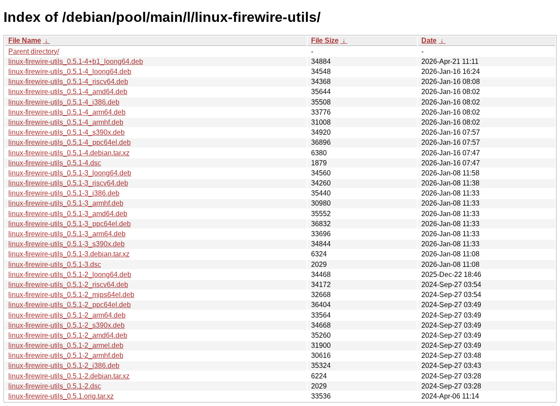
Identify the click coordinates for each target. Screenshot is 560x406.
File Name (24, 40)
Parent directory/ (33, 51)
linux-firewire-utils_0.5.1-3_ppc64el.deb (69, 224)
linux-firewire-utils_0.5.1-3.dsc (54, 264)
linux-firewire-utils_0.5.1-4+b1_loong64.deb (75, 61)
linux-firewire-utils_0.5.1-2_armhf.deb (65, 355)
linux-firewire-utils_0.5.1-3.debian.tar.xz (69, 254)
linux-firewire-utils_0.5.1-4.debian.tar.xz (69, 153)
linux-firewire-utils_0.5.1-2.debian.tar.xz (69, 376)
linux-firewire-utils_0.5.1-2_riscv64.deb (68, 284)
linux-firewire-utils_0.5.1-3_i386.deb (63, 193)
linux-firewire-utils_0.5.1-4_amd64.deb (67, 91)
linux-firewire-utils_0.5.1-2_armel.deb (65, 345)
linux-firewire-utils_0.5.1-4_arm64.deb (67, 112)
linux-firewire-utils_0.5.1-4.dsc (54, 163)
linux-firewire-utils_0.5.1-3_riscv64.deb (68, 183)
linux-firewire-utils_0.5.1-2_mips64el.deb (71, 294)
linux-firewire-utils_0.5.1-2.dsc (54, 386)
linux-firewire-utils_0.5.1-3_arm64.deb (67, 234)
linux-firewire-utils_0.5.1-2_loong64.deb (69, 274)
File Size (325, 40)
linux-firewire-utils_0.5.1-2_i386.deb (63, 365)
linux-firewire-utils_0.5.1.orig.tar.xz (61, 396)
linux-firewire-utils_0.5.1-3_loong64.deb (69, 173)
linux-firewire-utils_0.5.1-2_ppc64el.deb (69, 304)
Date (429, 40)
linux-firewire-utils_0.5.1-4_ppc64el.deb (69, 142)
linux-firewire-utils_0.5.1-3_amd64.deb (67, 213)
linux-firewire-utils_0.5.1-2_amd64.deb (67, 335)
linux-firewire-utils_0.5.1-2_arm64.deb (67, 315)
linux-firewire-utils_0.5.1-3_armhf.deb (65, 203)
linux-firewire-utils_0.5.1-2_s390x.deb (66, 325)
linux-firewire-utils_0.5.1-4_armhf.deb (65, 122)
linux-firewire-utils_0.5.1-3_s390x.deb (66, 244)
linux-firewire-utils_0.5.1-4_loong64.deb (69, 71)
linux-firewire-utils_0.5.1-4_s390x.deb (66, 132)
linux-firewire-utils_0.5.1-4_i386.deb (63, 102)
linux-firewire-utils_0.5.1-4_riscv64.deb (68, 81)
